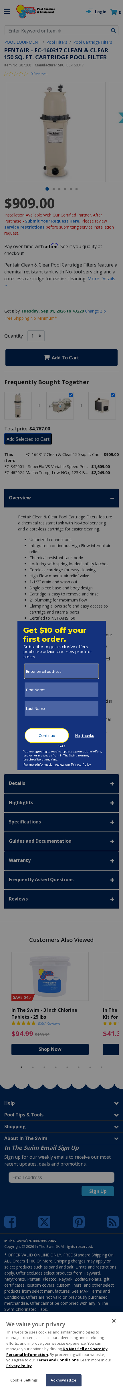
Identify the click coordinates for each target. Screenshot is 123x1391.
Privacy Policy (19, 1365)
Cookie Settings (24, 1380)
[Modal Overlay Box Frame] (61, 695)
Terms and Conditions (57, 1360)
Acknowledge (63, 1380)
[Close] (114, 1321)
